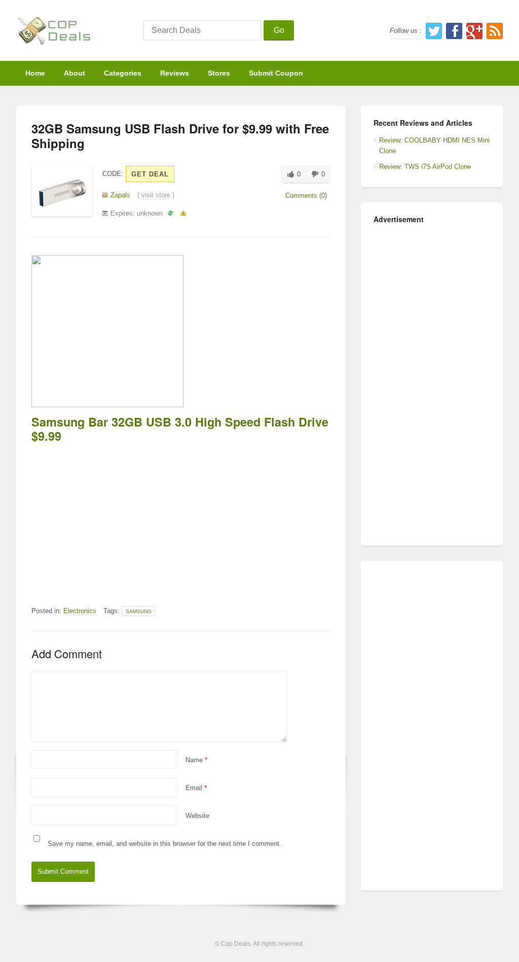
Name (196, 760)
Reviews (174, 73)
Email (196, 788)
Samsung (139, 611)
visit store (155, 195)
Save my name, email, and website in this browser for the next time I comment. (164, 843)
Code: (112, 173)
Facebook (454, 31)
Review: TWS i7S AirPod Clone (425, 166)
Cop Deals (235, 943)
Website (197, 816)
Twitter (434, 31)
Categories (122, 73)
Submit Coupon (276, 73)
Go (279, 30)
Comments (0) (306, 195)
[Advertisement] (180, 519)
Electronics (79, 611)
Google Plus (474, 31)
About (74, 73)
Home (35, 73)
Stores (219, 73)
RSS (495, 31)
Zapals (120, 195)
